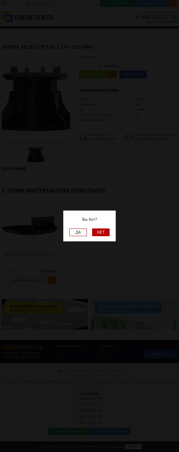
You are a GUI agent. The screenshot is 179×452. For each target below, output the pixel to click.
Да (78, 232)
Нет (101, 232)
